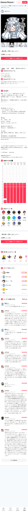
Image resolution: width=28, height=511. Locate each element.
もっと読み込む (14, 460)
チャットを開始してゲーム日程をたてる (14, 58)
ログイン (19, 2)
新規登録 (24, 2)
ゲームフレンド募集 (6, 5)
